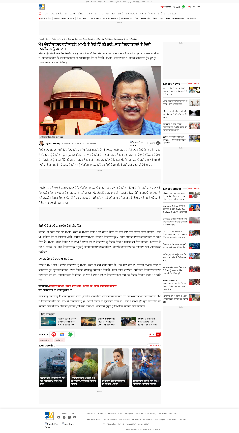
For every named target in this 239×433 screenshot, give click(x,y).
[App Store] (70, 425)
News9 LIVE (131, 424)
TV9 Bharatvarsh (110, 419)
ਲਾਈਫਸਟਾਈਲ (131, 13)
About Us (102, 413)
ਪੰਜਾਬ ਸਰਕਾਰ (96, 18)
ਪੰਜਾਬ (46, 13)
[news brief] (165, 7)
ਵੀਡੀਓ (120, 13)
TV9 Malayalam (110, 424)
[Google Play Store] (52, 425)
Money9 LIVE (143, 424)
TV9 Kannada (147, 419)
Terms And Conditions (167, 413)
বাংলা (124, 2)
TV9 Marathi (124, 419)
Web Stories (47, 345)
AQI (178, 7)
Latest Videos (172, 188)
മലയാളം (136, 2)
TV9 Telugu (136, 419)
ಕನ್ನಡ (100, 2)
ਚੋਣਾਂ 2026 (172, 13)
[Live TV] (188, 7)
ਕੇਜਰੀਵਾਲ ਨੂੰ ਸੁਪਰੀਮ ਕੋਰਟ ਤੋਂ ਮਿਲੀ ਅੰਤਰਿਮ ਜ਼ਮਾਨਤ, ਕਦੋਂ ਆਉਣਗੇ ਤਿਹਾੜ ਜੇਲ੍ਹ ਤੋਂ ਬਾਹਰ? (83, 286)
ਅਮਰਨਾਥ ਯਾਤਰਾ (178, 18)
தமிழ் (129, 2)
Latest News (171, 83)
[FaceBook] (58, 417)
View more (192, 83)
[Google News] (62, 334)
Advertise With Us (115, 413)
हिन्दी (87, 2)
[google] (138, 143)
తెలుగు (106, 2)
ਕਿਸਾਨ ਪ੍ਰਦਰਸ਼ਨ (83, 18)
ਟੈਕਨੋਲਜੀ (151, 13)
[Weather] (174, 6)
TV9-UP (149, 2)
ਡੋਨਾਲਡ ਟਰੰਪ (145, 18)
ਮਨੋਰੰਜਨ (89, 13)
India (54, 39)
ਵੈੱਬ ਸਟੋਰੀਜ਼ (99, 13)
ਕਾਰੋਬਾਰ (143, 13)
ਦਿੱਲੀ (136, 18)
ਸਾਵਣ (161, 18)
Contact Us (91, 413)
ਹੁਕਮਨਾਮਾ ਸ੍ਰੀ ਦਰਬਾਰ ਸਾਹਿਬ (64, 18)
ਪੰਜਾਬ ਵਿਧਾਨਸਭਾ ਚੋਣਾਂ (110, 18)
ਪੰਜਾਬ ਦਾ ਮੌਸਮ (46, 18)
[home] (40, 13)
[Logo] (42, 7)
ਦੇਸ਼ (66, 13)
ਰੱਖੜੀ (168, 18)
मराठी (111, 2)
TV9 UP (121, 424)
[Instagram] (69, 417)
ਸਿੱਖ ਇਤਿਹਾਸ (191, 18)
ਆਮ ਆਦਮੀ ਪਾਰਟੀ (45, 340)
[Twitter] (64, 417)
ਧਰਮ (113, 13)
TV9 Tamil (183, 419)
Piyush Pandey (52, 143)
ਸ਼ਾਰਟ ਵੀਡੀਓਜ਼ (56, 13)
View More (153, 345)
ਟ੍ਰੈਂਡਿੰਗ (80, 13)
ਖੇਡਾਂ (107, 13)
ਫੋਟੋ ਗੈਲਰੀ (162, 13)
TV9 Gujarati (171, 419)
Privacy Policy (150, 413)
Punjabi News (44, 39)
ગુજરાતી (118, 2)
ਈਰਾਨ (154, 18)
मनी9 (143, 2)
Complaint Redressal (134, 413)
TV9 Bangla (160, 419)
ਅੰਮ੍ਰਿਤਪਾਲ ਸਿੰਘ (126, 18)
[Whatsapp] (182, 7)
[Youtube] (54, 334)
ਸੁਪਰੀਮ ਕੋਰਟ (59, 340)
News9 (93, 2)
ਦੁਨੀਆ (72, 13)
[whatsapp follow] (70, 334)
